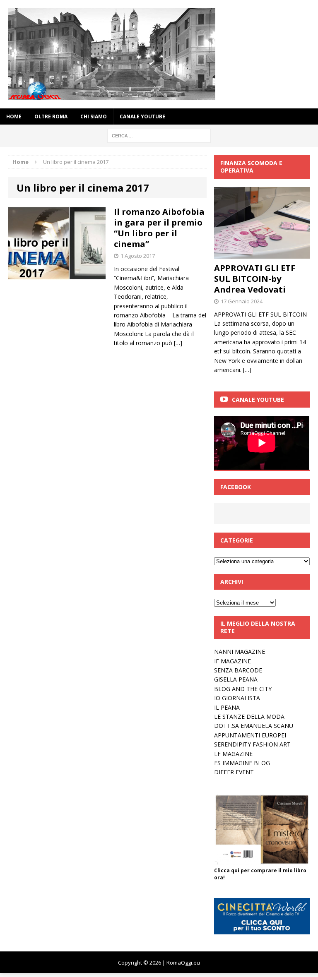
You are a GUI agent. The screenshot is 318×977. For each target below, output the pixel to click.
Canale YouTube (142, 116)
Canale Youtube (258, 399)
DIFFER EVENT (234, 772)
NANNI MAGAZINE (239, 651)
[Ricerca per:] (159, 135)
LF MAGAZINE (233, 754)
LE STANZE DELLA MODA (249, 716)
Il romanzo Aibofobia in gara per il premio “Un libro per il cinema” (159, 228)
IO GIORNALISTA (237, 698)
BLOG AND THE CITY (243, 689)
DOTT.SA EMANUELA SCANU (253, 726)
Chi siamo (93, 116)
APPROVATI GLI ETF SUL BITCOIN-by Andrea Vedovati (254, 278)
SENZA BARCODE (238, 670)
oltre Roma (50, 116)
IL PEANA (227, 707)
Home (14, 116)
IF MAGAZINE (232, 661)
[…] (178, 343)
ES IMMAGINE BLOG (242, 763)
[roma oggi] (159, 54)
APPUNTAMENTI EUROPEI (250, 735)
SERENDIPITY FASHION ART (252, 744)
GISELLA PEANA (236, 679)
